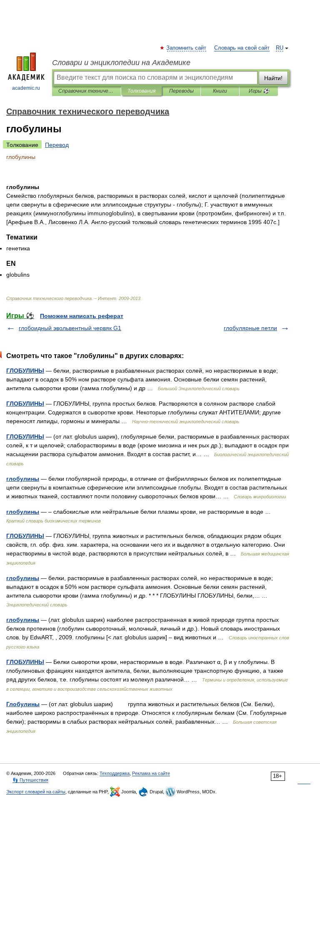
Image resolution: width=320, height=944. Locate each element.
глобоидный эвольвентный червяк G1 (70, 328)
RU (279, 48)
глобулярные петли (250, 328)
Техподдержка (115, 773)
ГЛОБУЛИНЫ (25, 370)
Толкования (141, 91)
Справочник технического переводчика (86, 91)
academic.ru (26, 88)
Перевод (57, 144)
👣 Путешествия (30, 779)
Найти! (273, 78)
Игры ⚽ (259, 91)
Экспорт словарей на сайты (35, 791)
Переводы (181, 91)
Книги (220, 91)
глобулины (22, 478)
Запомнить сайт (186, 48)
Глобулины (23, 704)
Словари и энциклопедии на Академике (121, 62)
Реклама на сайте (151, 773)
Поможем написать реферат (81, 316)
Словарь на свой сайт (242, 48)
